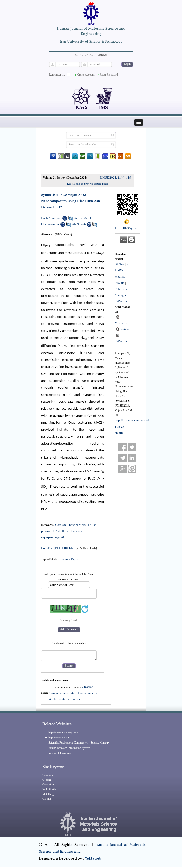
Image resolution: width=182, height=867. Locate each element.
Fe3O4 (92, 525)
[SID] (105, 156)
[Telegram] (122, 458)
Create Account (85, 74)
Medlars (120, 276)
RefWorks (121, 301)
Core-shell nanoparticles (70, 525)
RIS (129, 264)
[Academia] (67, 156)
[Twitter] (132, 447)
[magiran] (97, 156)
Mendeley (121, 323)
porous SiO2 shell (52, 531)
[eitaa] (132, 469)
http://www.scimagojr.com (63, 732)
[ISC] (113, 156)
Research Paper (68, 559)
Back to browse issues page (90, 183)
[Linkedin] (90, 156)
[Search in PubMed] (70, 219)
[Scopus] (75, 156)
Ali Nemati (79, 224)
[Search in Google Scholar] (64, 219)
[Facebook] (122, 447)
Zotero (125, 329)
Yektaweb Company (59, 753)
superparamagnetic (53, 537)
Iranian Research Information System (69, 748)
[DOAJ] (82, 156)
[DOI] (128, 156)
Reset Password (109, 74)
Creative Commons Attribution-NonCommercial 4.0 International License (74, 693)
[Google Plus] (122, 469)
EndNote (120, 270)
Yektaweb (93, 858)
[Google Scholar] (53, 156)
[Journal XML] (120, 156)
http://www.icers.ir (58, 737)
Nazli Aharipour (51, 218)
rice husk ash (73, 531)
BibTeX (120, 264)
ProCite (119, 283)
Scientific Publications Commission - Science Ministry (78, 742)
